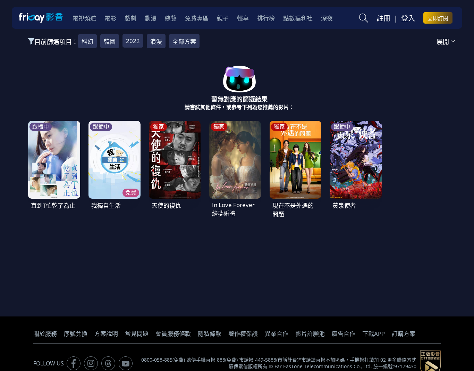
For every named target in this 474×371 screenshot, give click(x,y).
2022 (133, 41)
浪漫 (156, 42)
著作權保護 (243, 334)
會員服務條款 (173, 334)
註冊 (383, 18)
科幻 (87, 42)
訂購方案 (403, 334)
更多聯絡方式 (401, 360)
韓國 (110, 42)
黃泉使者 (344, 205)
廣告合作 (343, 334)
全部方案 (184, 42)
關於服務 (45, 334)
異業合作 (276, 334)
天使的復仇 (166, 205)
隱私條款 (209, 334)
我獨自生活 (106, 205)
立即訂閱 (438, 18)
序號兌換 (75, 334)
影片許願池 (310, 334)
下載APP (373, 334)
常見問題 (137, 334)
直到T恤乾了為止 (53, 205)
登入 (408, 18)
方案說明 (106, 334)
